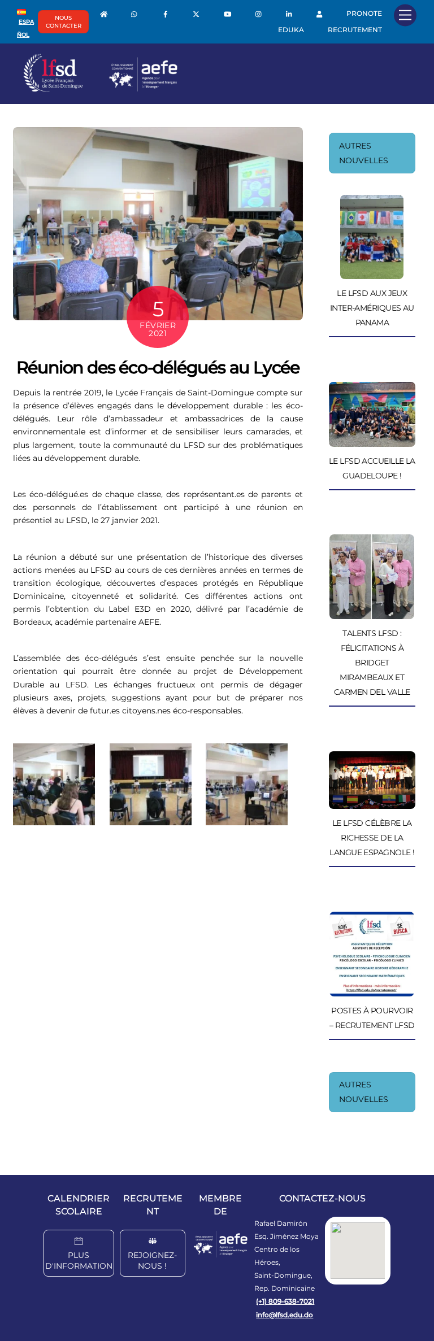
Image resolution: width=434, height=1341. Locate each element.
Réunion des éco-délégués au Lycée (158, 367)
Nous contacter (63, 21)
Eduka (291, 29)
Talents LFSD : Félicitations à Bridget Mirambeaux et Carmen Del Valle (372, 662)
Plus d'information (78, 1260)
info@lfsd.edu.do (284, 1314)
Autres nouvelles (363, 153)
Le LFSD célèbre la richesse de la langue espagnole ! (371, 837)
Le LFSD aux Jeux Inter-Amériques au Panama (372, 308)
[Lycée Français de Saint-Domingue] (100, 89)
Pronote (364, 13)
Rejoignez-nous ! (152, 1260)
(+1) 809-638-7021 (285, 1301)
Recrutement (355, 29)
